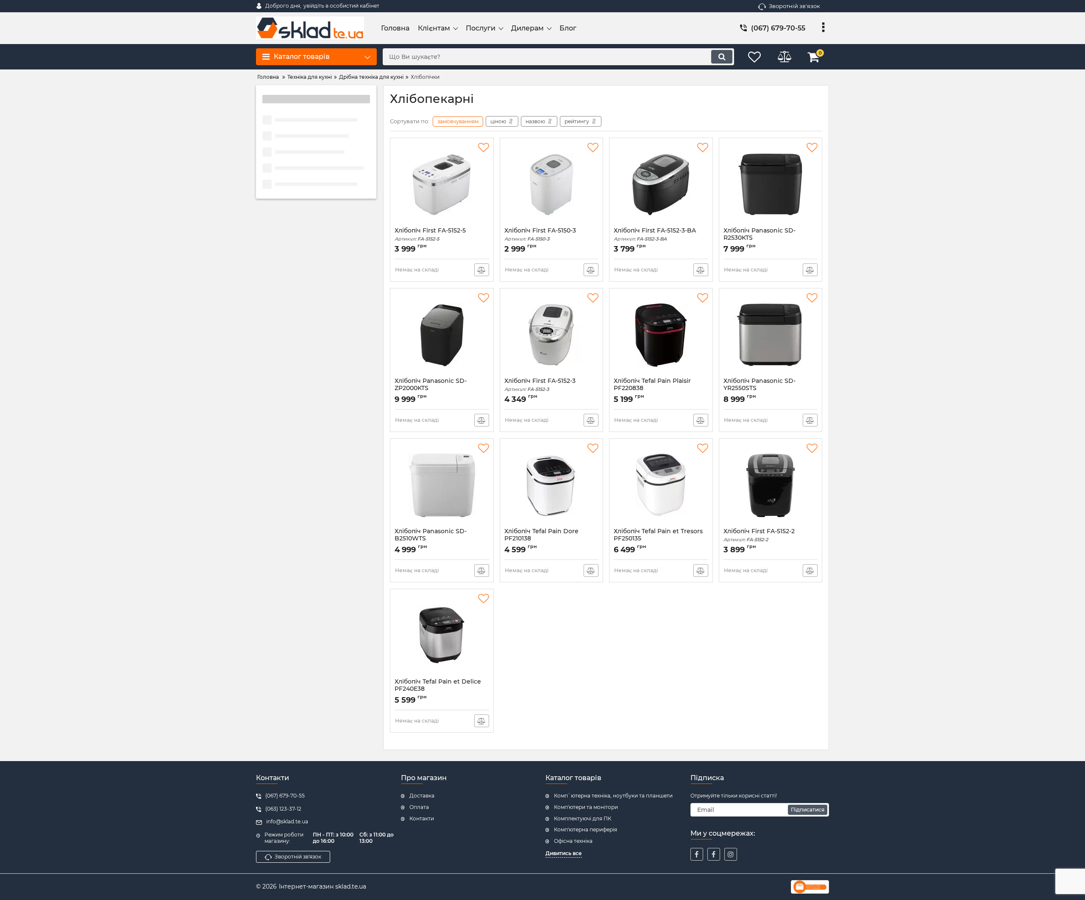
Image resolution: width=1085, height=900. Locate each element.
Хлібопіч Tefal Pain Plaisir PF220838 (652, 388)
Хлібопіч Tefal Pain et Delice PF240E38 (438, 689)
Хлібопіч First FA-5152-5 (430, 234)
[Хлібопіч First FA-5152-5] (442, 184)
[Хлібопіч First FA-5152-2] (770, 485)
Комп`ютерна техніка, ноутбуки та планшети (613, 795)
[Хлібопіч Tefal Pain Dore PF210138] (551, 485)
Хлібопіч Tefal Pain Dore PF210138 (541, 539)
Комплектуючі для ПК (582, 818)
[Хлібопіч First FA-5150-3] (551, 184)
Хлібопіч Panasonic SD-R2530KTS (759, 238)
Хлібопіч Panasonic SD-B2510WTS (431, 539)
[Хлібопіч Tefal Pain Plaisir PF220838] (661, 335)
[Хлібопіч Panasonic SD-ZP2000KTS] (442, 335)
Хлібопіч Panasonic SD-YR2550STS (759, 388)
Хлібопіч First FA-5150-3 (540, 234)
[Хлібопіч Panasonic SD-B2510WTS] (442, 485)
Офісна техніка (573, 841)
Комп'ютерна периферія (585, 829)
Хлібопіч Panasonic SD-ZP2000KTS (431, 388)
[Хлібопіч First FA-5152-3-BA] (661, 184)
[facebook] (696, 854)
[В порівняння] (481, 269)
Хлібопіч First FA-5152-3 (540, 384)
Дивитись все (563, 853)
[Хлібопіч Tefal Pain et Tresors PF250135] (661, 485)
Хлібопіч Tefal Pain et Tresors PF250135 (658, 539)
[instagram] (730, 854)
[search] (721, 57)
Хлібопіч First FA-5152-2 (759, 535)
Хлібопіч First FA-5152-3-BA (655, 234)
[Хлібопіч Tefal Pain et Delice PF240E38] (442, 635)
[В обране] (483, 147)
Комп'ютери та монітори (586, 807)
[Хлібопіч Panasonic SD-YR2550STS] (770, 335)
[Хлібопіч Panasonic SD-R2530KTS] (770, 184)
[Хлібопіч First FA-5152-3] (551, 335)
